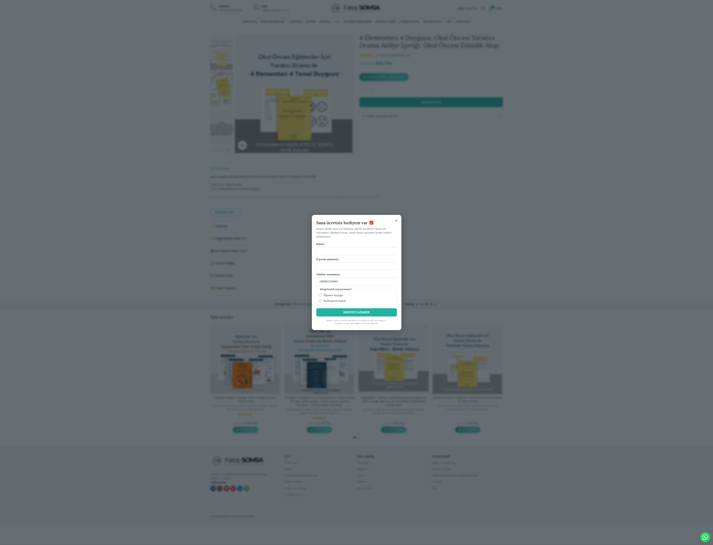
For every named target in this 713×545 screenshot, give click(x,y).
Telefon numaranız (328, 274)
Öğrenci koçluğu (333, 295)
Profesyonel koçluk (335, 300)
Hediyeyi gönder (356, 312)
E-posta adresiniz (327, 259)
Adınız (320, 243)
